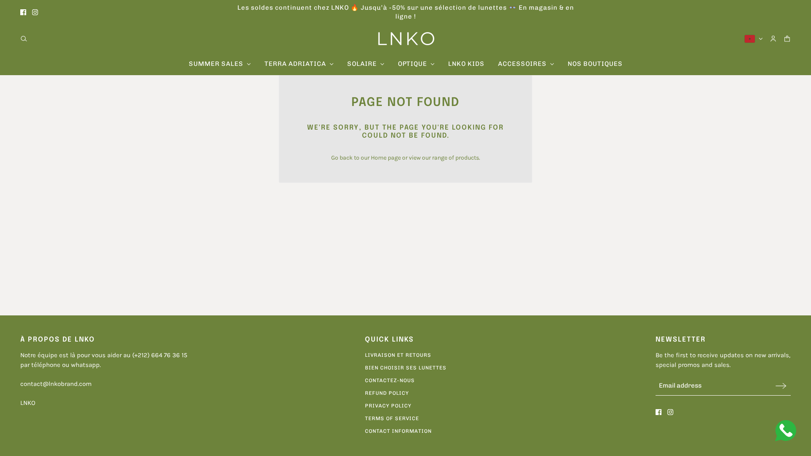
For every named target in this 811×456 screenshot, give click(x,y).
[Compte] (773, 38)
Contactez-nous (390, 380)
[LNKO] (406, 38)
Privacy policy (388, 406)
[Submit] (781, 385)
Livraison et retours (398, 355)
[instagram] (35, 12)
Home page (386, 157)
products (467, 157)
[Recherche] (23, 38)
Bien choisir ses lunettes (405, 368)
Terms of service (392, 418)
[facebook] (23, 12)
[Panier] (787, 38)
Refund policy (387, 393)
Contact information (398, 431)
